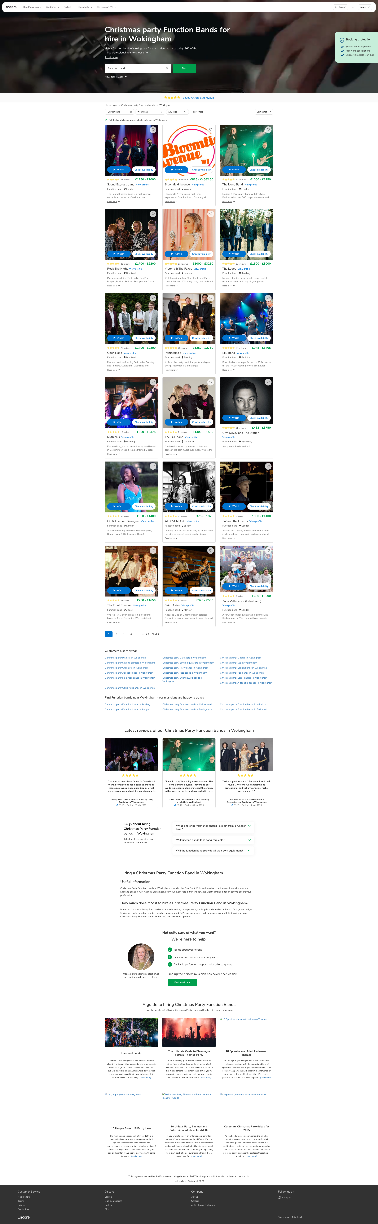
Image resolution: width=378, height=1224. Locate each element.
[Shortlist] (353, 7)
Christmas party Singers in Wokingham (240, 657)
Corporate (83, 7)
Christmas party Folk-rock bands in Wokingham (130, 677)
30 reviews (125, 516)
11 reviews (183, 264)
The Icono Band (187, 799)
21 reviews (125, 348)
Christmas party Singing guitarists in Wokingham (188, 662)
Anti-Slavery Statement (203, 1205)
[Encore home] (11, 7)
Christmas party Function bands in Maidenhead (187, 704)
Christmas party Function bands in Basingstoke (187, 709)
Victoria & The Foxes (249, 799)
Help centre (24, 1196)
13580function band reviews (198, 98)
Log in (363, 7)
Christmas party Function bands (138, 105)
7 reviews (182, 432)
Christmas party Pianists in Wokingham (125, 657)
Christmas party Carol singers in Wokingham (243, 677)
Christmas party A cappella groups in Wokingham (246, 682)
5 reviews (240, 516)
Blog (107, 1209)
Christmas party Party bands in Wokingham (185, 667)
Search (342, 7)
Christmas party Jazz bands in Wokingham (184, 672)
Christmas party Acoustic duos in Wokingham (129, 672)
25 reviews (183, 348)
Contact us (23, 1209)
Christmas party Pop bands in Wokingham (242, 672)
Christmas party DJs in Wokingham (238, 662)
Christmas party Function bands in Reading (127, 704)
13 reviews (125, 432)
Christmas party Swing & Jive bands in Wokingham (182, 679)
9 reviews (182, 600)
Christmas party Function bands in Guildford (243, 709)
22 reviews (125, 264)
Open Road (128, 799)
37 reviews (125, 179)
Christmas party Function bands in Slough (127, 709)
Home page (111, 105)
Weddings (51, 7)
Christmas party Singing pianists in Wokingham (130, 662)
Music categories (113, 1201)
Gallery (108, 1205)
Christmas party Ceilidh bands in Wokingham (244, 667)
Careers (195, 1201)
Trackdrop (283, 1217)
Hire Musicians (31, 7)
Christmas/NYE (105, 7)
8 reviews (182, 516)
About (194, 1196)
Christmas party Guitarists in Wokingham (184, 657)
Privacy (21, 1205)
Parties (67, 7)
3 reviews (240, 596)
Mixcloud (297, 1217)
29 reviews (241, 264)
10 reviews (241, 348)
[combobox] (119, 112)
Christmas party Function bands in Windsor (243, 704)
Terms (21, 1201)
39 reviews (183, 179)
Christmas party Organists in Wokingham (126, 667)
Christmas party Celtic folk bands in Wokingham (130, 688)
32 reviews (241, 179)
